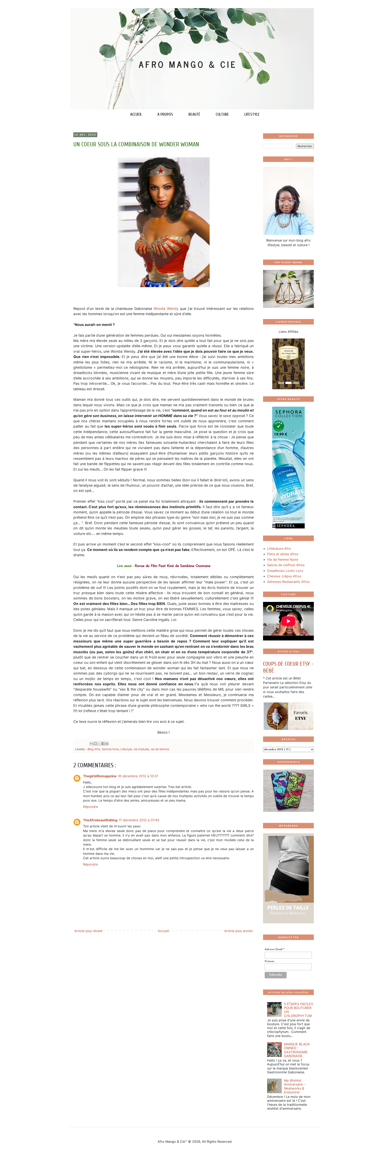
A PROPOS (165, 114)
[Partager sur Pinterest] (107, 744)
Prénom (269, 961)
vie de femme (160, 749)
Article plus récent (88, 931)
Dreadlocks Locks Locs (285, 571)
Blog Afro (94, 749)
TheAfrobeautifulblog (100, 820)
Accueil (163, 931)
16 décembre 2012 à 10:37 (138, 776)
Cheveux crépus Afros (284, 576)
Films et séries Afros (282, 554)
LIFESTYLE (252, 114)
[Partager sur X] (99, 744)
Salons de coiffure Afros (285, 565)
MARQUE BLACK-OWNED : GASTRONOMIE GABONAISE (297, 1050)
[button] (267, 363)
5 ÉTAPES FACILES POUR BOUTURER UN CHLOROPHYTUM (298, 1010)
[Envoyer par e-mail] (91, 744)
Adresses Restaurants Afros (288, 582)
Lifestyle (126, 749)
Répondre (90, 807)
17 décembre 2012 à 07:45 (139, 820)
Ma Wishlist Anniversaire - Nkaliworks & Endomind (294, 1086)
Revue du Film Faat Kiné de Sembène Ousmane (172, 566)
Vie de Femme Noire (282, 559)
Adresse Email (275, 949)
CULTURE (222, 114)
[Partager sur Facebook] (103, 744)
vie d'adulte (141, 749)
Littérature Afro (279, 549)
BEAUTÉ (194, 114)
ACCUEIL (136, 114)
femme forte (110, 749)
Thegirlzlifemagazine (100, 776)
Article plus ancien (238, 931)
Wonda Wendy (166, 308)
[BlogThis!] (95, 744)
